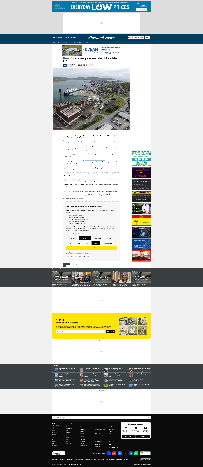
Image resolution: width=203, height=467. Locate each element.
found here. (80, 198)
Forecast (111, 431)
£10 (96, 243)
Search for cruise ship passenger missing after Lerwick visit (67, 379)
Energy (75, 264)
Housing (68, 434)
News (66, 58)
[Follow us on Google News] (145, 453)
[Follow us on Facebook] (109, 453)
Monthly (85, 238)
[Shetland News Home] (101, 40)
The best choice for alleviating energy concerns (100, 284)
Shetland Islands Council (100, 429)
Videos (110, 444)
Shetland (76, 266)
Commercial (98, 426)
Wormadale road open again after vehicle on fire (140, 374)
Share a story (69, 459)
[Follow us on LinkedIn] (131, 453)
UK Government (82, 266)
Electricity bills (70, 266)
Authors (110, 439)
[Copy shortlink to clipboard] (86, 65)
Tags (110, 438)
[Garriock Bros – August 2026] (141, 220)
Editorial (82, 437)
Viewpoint (82, 435)
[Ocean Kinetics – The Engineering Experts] (91, 50)
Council (54, 441)
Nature (68, 437)
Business (54, 432)
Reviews (82, 433)
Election (54, 447)
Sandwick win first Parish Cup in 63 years (141, 385)
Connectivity (55, 438)
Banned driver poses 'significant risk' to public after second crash (67, 369)
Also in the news (56, 425)
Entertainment (69, 426)
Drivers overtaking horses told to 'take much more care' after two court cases (92, 385)
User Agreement (78, 459)
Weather (82, 426)
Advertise (62, 459)
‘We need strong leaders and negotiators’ (139, 284)
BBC (96, 431)
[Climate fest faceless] (141, 151)
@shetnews (70, 65)
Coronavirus (55, 439)
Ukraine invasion (84, 425)
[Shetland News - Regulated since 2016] (58, 453)
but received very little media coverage (95, 160)
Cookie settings (145, 459)
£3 (70, 243)
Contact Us (55, 459)
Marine (68, 436)
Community (55, 436)
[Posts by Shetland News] (65, 65)
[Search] (149, 42)
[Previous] (148, 269)
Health (67, 430)
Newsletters (112, 441)
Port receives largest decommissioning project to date (116, 375)
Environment (69, 428)
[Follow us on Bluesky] (120, 453)
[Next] (150, 269)
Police (67, 439)
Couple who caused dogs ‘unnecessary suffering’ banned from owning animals (91, 380)
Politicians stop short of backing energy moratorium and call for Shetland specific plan (141, 370)
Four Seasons (98, 423)
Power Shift (69, 443)
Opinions (82, 429)
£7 (87, 243)
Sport (67, 446)
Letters (82, 431)
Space (67, 445)
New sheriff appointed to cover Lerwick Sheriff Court (66, 385)
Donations (112, 459)
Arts (53, 428)
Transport (82, 423)
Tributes (82, 443)
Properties (97, 444)
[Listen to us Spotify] (136, 453)
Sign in (147, 37)
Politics (68, 441)
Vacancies (97, 439)
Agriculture (55, 427)
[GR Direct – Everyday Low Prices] (101, 6)
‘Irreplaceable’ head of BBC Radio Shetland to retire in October (117, 379)
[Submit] (149, 417)
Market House (98, 433)
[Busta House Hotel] (141, 208)
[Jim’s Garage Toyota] (141, 184)
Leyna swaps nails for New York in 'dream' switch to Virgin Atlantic (91, 375)
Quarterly (98, 238)
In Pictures (82, 441)
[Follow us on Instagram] (114, 453)
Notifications (119, 459)
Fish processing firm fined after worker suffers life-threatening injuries (67, 375)
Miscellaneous (112, 426)
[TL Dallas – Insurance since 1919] (141, 244)
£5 (79, 243)
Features (82, 439)
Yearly (111, 238)
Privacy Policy (88, 459)
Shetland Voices (84, 445)
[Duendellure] (141, 172)
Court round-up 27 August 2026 (91, 368)
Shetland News (71, 64)
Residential (97, 446)
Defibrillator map (113, 447)
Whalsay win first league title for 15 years (117, 385)
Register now (128, 436)
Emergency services (71, 423)
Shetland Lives (83, 447)
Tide (110, 433)
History (68, 432)
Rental (96, 448)
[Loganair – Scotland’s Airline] (141, 256)
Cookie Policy (96, 459)
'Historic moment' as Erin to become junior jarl (116, 369)
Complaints (104, 459)
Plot (110, 425)
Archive (111, 436)
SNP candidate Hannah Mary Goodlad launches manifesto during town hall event (119, 285)
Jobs (96, 438)
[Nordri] (141, 232)
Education (54, 445)
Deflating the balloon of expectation (139, 379)
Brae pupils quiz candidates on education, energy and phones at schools (81, 285)
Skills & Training (98, 441)
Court (53, 443)
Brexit (53, 430)
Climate (54, 434)
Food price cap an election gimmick (59, 284)
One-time (72, 238)
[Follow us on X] (125, 453)
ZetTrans (97, 435)
